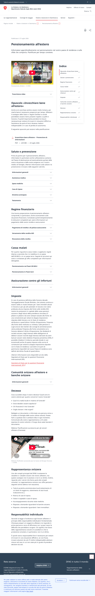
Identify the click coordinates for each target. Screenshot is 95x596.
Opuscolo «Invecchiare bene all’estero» (69, 72)
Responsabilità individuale (68, 117)
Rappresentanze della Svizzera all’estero (74, 569)
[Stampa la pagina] (85, 30)
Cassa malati (64, 86)
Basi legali (30, 591)
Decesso (62, 108)
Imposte (62, 97)
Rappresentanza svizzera (68, 112)
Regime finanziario (66, 82)
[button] (10, 17)
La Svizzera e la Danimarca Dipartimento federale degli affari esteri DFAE (26, 8)
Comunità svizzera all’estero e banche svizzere (69, 103)
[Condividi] (90, 30)
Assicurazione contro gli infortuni (67, 92)
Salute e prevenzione (67, 77)
